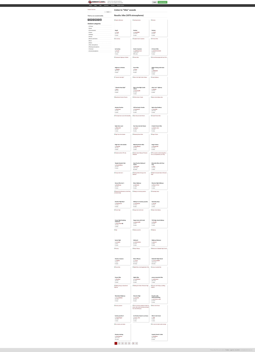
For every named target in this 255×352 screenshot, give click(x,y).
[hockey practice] (122, 310)
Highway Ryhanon (156, 240)
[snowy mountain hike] (159, 271)
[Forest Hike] (141, 61)
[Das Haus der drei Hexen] (141, 120)
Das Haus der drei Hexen (139, 126)
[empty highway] (159, 81)
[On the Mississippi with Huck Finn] (159, 61)
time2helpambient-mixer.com (246, 349)
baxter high (118, 240)
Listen (117, 27)
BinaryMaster (138, 146)
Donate (112, 5)
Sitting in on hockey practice (140, 201)
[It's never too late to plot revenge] (159, 328)
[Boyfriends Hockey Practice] (122, 101)
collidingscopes (138, 50)
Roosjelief (137, 166)
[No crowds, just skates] (122, 328)
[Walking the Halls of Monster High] (141, 290)
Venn (154, 166)
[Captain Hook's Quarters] (141, 43)
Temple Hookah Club (120, 163)
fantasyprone (119, 336)
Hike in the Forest (156, 315)
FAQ (100, 5)
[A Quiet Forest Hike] (159, 120)
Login (154, 2)
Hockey (135, 30)
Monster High (136, 296)
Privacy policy (213, 349)
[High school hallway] (159, 214)
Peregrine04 (155, 146)
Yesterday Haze (156, 201)
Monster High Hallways (158, 183)
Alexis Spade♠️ (119, 223)
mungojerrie (137, 203)
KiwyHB (154, 222)
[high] (122, 234)
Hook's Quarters (137, 49)
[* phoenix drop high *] (122, 81)
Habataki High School (157, 258)
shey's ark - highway (157, 87)
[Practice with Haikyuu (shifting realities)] (159, 290)
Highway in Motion (120, 67)
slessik (154, 203)
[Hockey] (159, 24)
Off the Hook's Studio (139, 107)
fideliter (154, 89)
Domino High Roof (119, 201)
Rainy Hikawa (136, 258)
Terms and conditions (221, 349)
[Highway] (159, 234)
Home (90, 5)
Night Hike (136, 277)
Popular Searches (91, 9)
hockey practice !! (119, 315)
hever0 (117, 50)
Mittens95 (118, 127)
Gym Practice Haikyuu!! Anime (139, 164)
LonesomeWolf (156, 260)
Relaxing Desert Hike (138, 144)
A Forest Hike (155, 49)
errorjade (118, 242)
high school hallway (157, 107)
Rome (136, 69)
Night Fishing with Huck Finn (158, 68)
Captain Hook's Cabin (157, 334)
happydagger (119, 317)
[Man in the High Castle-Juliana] (141, 81)
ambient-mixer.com (98, 2)
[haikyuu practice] (141, 234)
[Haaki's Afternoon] (122, 24)
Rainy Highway (137, 183)
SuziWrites (155, 336)
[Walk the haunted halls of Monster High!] (159, 177)
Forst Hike (136, 67)
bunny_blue (137, 317)
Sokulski (118, 146)
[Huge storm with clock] (141, 214)
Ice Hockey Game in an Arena (140, 315)
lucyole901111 (119, 297)
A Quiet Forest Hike (157, 126)
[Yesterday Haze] (159, 196)
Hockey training (119, 334)
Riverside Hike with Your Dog (158, 164)
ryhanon (155, 242)
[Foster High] (122, 214)
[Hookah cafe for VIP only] (122, 157)
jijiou (117, 89)
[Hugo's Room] (159, 138)
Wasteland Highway (120, 296)
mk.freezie (137, 185)
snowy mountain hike (157, 277)
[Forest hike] (122, 271)
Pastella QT (137, 109)
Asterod (136, 127)
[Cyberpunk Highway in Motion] (122, 61)
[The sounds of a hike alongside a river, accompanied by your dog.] (159, 157)
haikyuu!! (135, 240)
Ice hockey (117, 49)
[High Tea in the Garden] (122, 138)
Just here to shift (157, 299)
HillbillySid (155, 70)
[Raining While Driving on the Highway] (141, 177)
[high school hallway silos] (159, 101)
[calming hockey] (141, 24)
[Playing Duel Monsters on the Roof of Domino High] (122, 196)
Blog (95, 5)
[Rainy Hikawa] (141, 253)
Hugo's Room (155, 144)
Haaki (116, 30)
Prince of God (156, 185)
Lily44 (154, 32)
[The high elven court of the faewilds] (122, 120)
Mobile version (120, 5)
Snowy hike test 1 (119, 183)
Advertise (106, 5)
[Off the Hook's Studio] (141, 101)
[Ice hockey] (122, 43)
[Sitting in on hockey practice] (141, 196)
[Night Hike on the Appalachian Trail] (141, 271)
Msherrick (118, 109)
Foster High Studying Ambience (120, 221)
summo (136, 260)
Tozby (117, 32)
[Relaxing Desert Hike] (141, 138)
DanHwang (118, 185)
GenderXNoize (119, 165)
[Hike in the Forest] (159, 310)
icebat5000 (137, 32)
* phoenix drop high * (120, 87)
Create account (162, 2)
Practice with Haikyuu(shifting (156, 296)
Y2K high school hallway (158, 220)
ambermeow (155, 279)
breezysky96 (137, 90)
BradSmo (118, 279)
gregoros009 (137, 222)
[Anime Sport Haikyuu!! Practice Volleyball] (141, 157)
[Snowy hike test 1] (122, 177)
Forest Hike (118, 277)
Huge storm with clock (139, 220)
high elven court (119, 126)
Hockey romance (119, 258)
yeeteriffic (137, 297)
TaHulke (118, 260)
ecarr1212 (155, 109)
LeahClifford (137, 279)
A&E (154, 317)
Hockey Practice (119, 107)
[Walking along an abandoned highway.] (122, 290)
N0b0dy (118, 69)
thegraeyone (119, 203)
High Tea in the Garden (121, 144)
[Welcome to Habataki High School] (159, 253)
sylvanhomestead (157, 50)
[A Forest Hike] (159, 43)
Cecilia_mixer (156, 127)
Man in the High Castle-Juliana (139, 88)
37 (133, 343)
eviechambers (138, 242)
